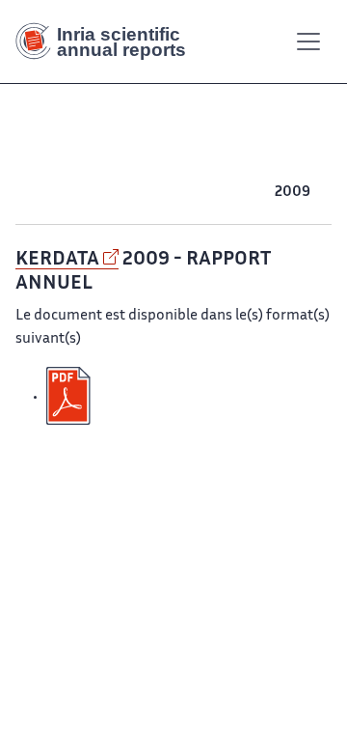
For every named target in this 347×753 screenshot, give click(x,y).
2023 (105, 169)
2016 (53, 192)
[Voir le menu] (308, 41)
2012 (189, 192)
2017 (316, 169)
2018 (282, 169)
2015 (87, 192)
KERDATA (57, 259)
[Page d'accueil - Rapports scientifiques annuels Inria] (108, 41)
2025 (33, 169)
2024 (69, 169)
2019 (247, 169)
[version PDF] (70, 397)
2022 (140, 169)
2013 (155, 192)
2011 (221, 192)
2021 (175, 169)
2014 (121, 192)
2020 (211, 169)
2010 (255, 192)
